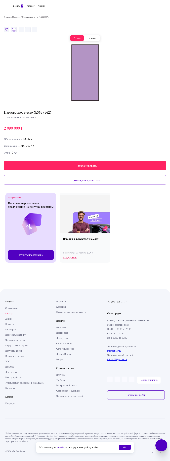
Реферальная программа (17, 345)
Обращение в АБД (136, 395)
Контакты (10, 388)
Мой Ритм (61, 327)
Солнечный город (65, 349)
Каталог (31, 6)
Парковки (61, 301)
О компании (11, 308)
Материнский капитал (67, 385)
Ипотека (60, 375)
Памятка (9, 367)
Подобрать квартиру (15, 335)
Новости (9, 324)
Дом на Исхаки (64, 354)
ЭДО (7, 361)
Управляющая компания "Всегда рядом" (25, 383)
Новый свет (62, 333)
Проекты (17, 6)
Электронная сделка (15, 340)
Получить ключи (13, 351)
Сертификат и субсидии (68, 391)
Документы (11, 372)
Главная (7, 17)
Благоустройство (13, 377)
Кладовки (61, 307)
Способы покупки (65, 368)
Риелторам (10, 329)
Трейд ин (61, 380)
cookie (60, 447)
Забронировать (87, 165)
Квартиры (10, 403)
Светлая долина (64, 343)
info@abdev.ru (114, 351)
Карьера (9, 313)
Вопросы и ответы (14, 356)
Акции (41, 6)
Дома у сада (62, 338)
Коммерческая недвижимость (70, 312)
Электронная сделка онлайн (70, 396)
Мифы (59, 359)
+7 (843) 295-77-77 (117, 301)
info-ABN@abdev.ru (117, 359)
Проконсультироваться (85, 180)
